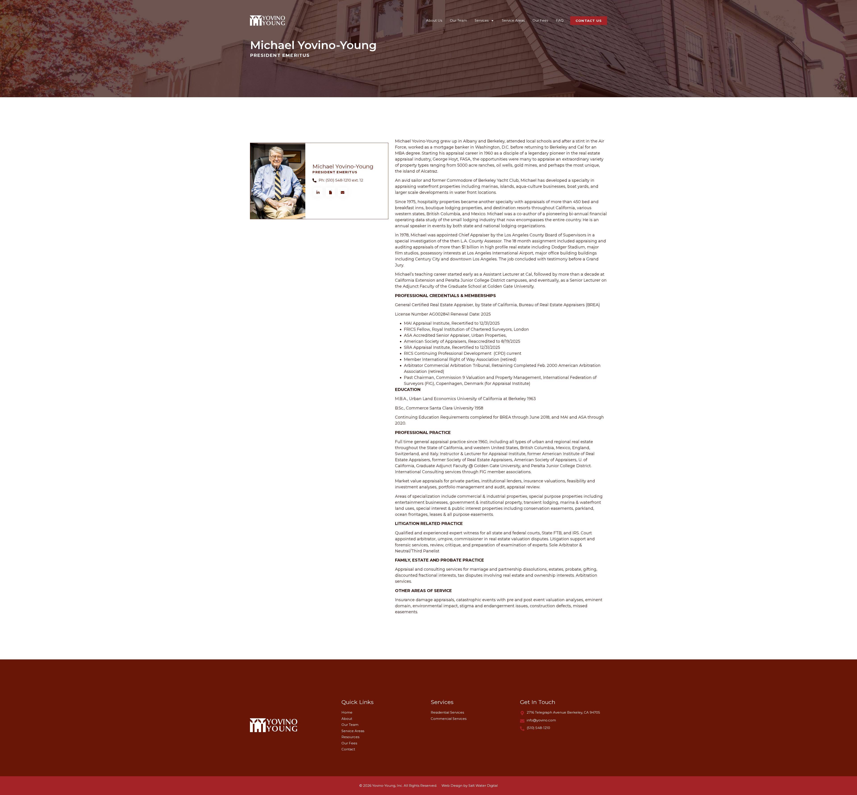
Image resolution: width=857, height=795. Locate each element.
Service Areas (513, 20)
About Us (434, 20)
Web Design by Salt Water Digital (469, 785)
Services (482, 20)
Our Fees (540, 20)
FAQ (560, 20)
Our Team (458, 20)
